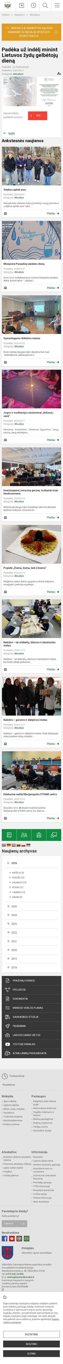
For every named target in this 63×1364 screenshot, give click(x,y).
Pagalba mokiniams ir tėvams (43, 1114)
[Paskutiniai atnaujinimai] (34, 5)
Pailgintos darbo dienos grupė (44, 1103)
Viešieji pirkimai (11, 1175)
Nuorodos (38, 1157)
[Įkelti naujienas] (22, 5)
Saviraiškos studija (25, 1017)
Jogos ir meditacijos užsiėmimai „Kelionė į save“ (28, 414)
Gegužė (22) (18, 877)
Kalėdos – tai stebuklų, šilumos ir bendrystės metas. (30, 644)
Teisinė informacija (42, 1198)
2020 (14, 950)
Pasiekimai (19, 1026)
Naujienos (20, 14)
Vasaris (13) (18, 892)
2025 (14, 906)
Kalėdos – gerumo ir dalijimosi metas (25, 720)
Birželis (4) (18, 872)
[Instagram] (19, 1238)
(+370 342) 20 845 (14, 1274)
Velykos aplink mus (15, 189)
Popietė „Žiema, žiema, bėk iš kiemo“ (25, 568)
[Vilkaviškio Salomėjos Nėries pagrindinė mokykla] (8, 5)
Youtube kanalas (24, 1044)
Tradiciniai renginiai (13, 1116)
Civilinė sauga (40, 1194)
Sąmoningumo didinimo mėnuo (22, 338)
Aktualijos (35, 14)
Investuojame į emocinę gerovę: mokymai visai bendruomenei (31, 492)
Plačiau (51, 213)
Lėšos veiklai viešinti (13, 1168)
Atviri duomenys (41, 1202)
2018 (14, 967)
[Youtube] (12, 1238)
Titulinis (6, 14)
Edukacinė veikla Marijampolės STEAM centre (30, 794)
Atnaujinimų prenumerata (30, 1053)
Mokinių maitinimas (42, 1123)
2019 (14, 958)
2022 (14, 932)
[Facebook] (4, 1238)
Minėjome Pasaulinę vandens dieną (24, 263)
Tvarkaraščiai (16, 1076)
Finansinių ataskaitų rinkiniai (17, 1164)
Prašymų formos (24, 980)
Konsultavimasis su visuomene (42, 1170)
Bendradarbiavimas (13, 1120)
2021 (14, 941)
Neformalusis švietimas (44, 1108)
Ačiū (35, 115)
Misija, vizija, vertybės (14, 1109)
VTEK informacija (41, 1186)
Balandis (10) (19, 882)
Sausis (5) (17, 897)
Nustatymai (31, 1334)
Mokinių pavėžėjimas (43, 1119)
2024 (14, 915)
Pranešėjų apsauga (42, 1182)
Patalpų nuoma (40, 1127)
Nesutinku (31, 1344)
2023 (14, 923)
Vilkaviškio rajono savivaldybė (37, 1253)
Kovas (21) (17, 887)
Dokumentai (20, 998)
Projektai (19, 989)
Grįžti (11, 133)
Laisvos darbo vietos (26, 1035)
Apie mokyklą (10, 1101)
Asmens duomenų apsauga (46, 1165)
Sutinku (31, 1353)
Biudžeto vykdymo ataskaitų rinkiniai (17, 1158)
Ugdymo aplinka (11, 1105)
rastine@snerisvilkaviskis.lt (20, 1277)
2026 (14, 863)
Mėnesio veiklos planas (28, 1007)
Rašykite (8, 1223)
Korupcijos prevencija (43, 1190)
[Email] (26, 1238)
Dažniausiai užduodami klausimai (44, 1177)
